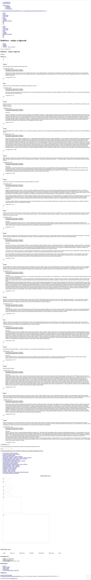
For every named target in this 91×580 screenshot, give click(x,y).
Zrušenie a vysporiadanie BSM (9, 455)
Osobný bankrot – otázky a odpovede (10, 463)
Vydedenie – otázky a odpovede (9, 469)
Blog (4, 17)
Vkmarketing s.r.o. (14, 578)
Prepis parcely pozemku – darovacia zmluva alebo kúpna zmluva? (16, 472)
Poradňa (4, 18)
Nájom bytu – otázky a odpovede (9, 468)
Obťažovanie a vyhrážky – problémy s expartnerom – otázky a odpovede (17, 457)
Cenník (4, 565)
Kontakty (5, 19)
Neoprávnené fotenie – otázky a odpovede (11, 465)
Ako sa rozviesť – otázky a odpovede (10, 453)
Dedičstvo (2, 54)
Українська (9, 8)
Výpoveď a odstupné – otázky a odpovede (11, 459)
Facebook (2, 575)
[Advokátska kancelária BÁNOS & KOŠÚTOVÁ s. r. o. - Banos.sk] (23, 10)
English (8, 7)
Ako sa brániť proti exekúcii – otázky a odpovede (12, 456)
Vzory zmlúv (5, 16)
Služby (4, 13)
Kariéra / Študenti (6, 567)
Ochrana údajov (6, 569)
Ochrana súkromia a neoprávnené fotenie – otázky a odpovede (15, 464)
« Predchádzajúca (3, 444)
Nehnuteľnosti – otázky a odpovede (10, 467)
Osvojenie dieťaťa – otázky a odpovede (10, 462)
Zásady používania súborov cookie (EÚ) (11, 570)
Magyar (8, 6)
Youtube (6, 575)
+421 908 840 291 (6, 2)
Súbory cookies (6, 568)
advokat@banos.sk (6, 3)
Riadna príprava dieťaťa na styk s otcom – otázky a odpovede (15, 458)
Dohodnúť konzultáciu (7, 20)
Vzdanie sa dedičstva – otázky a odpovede (11, 466)
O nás (4, 14)
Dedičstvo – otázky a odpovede (9, 470)
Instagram (10, 575)
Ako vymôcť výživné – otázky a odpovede (11, 454)
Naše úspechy (5, 15)
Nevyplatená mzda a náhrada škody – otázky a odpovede (14, 460)
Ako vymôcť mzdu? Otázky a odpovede (11, 473)
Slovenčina (7, 5)
